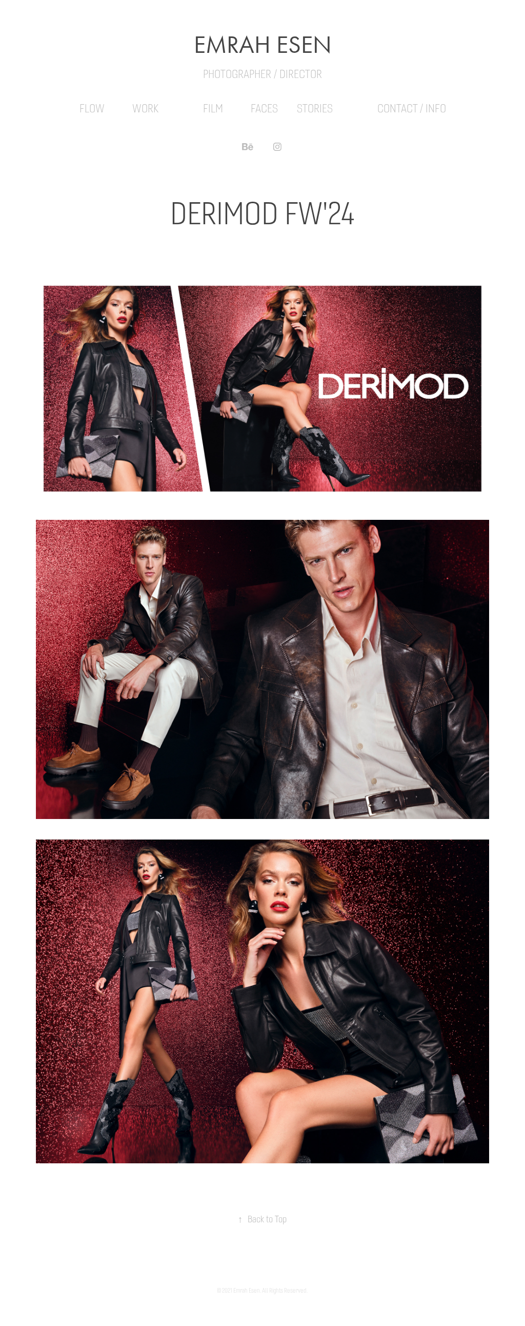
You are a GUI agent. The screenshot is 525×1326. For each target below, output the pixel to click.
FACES (264, 108)
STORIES (315, 108)
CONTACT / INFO (411, 108)
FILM (213, 108)
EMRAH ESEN (263, 44)
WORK (145, 108)
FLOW (92, 108)
